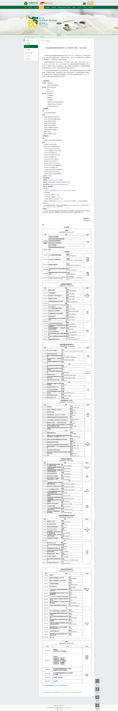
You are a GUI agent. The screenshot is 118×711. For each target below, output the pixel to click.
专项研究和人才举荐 (62, 7)
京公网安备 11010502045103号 (64, 707)
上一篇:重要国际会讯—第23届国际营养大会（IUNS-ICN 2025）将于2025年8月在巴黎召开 (62, 692)
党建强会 (74, 7)
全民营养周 (54, 7)
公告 (27, 46)
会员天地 (79, 7)
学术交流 (36, 7)
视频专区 (28, 59)
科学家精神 (47, 7)
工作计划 (28, 56)
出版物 (69, 7)
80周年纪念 (91, 7)
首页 (26, 7)
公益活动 (85, 7)
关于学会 (30, 7)
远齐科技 (61, 709)
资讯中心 (41, 7)
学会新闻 (28, 49)
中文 (89, 1)
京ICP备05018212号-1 (52, 707)
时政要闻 (28, 43)
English (92, 1)
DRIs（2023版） (30, 52)
